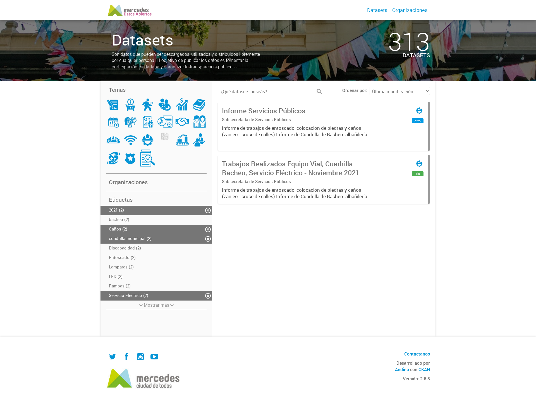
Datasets (377, 10)
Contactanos (417, 354)
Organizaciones (409, 10)
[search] (319, 91)
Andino (402, 369)
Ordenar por (354, 90)
